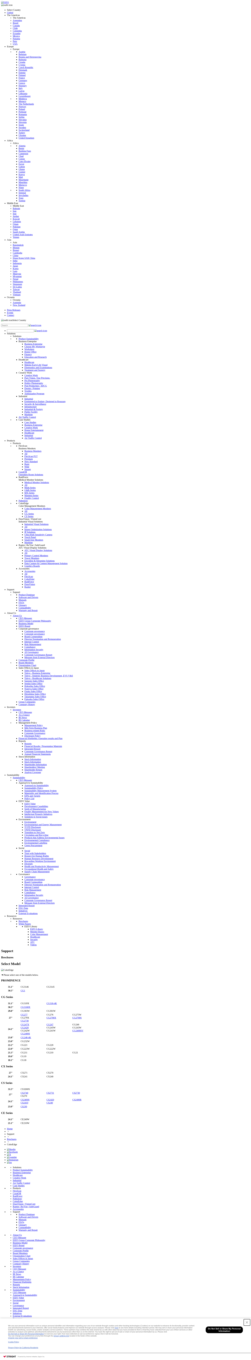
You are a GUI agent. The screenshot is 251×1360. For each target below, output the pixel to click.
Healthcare (29, 362)
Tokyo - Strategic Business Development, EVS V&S (48, 675)
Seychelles (23, 195)
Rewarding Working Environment (40, 861)
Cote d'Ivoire (25, 161)
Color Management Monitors (37, 508)
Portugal (22, 112)
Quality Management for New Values (41, 811)
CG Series (29, 514)
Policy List (29, 798)
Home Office (30, 352)
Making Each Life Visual (35, 365)
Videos (33, 945)
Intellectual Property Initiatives (38, 814)
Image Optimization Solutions (38, 529)
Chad (21, 156)
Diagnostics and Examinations (38, 367)
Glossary (23, 605)
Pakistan (16, 227)
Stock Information (32, 759)
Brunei (16, 250)
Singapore (17, 284)
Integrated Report (32, 749)
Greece (22, 83)
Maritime (28, 414)
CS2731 (50, 1093)
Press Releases (13, 310)
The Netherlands (26, 104)
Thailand (17, 292)
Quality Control (31, 498)
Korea (15, 268)
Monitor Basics (37, 931)
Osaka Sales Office (33, 691)
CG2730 (25, 1021)
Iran (14, 211)
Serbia (21, 117)
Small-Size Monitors (33, 540)
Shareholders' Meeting (34, 767)
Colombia (17, 31)
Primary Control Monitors (36, 555)
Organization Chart (27, 665)
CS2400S (25, 1100)
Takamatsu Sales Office (35, 696)
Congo (22, 159)
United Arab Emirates (23, 234)
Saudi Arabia (19, 232)
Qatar (15, 229)
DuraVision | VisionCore (24, 1204)
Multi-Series (30, 487)
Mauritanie (23, 179)
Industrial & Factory (33, 409)
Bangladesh (18, 245)
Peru (15, 41)
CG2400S (25, 1033)
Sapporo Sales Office (34, 681)
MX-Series (29, 493)
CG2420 (25, 1027)
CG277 (24, 1014)
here (116, 1328)
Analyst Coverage (32, 772)
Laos (15, 271)
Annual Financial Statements (37, 754)
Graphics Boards (32, 566)
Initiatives (23, 911)
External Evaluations (28, 913)
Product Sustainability (29, 339)
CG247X (25, 1024)
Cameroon (23, 153)
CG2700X (51, 1018)
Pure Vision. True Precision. (37, 378)
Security (34, 939)
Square (27, 469)
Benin (21, 148)
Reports (28, 743)
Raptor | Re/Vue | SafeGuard (26, 1206)
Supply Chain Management (37, 871)
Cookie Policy (13, 1342)
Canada (16, 25)
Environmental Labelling (35, 843)
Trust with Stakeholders (35, 853)
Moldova (23, 99)
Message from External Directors (39, 657)
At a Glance (24, 715)
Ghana (22, 169)
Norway (22, 106)
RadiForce (29, 581)
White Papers (25, 924)
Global (10, 12)
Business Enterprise (33, 344)
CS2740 (24, 1093)
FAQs (21, 602)
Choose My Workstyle (34, 346)
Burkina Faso (25, 151)
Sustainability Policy (33, 788)
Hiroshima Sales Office (35, 694)
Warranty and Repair (28, 610)
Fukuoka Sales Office (34, 699)
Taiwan (16, 289)
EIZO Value (30, 803)
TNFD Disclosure (32, 830)
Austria (22, 51)
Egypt (21, 164)
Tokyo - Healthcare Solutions (37, 678)
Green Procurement (33, 845)
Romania (23, 114)
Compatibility (25, 608)
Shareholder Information (35, 764)
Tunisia (22, 200)
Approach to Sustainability (36, 785)
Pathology (23, 500)
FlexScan (28, 576)
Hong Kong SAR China (24, 258)
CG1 (23, 990)
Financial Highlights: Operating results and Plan (40, 738)
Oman (15, 224)
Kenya (22, 174)
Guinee (22, 172)
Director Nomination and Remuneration (42, 639)
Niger (21, 187)
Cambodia (17, 253)
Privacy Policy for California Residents (23, 1348)
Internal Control (31, 642)
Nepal (15, 279)
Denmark (23, 70)
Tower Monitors (31, 558)
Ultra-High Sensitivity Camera (38, 534)
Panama (16, 38)
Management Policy (33, 725)
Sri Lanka (17, 287)
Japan (15, 266)
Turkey (22, 132)
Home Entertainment (33, 430)
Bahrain (16, 208)
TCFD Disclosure (32, 827)
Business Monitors (32, 451)
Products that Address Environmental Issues (44, 837)
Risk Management (32, 644)
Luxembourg (25, 96)
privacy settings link (61, 1336)
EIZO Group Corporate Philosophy (35, 621)
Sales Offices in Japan (34, 670)
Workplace (29, 349)
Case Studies (30, 422)
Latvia (21, 91)
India (15, 260)
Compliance (29, 647)
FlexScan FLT (31, 456)
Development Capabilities (36, 806)
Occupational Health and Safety (39, 869)
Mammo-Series (31, 495)
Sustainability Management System (40, 790)
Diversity (28, 864)
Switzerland (24, 130)
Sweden (22, 127)
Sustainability (19, 777)
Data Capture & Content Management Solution (46, 563)
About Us (17, 615)
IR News (23, 717)
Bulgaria (22, 59)
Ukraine (22, 135)
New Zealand (19, 305)
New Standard (31, 461)
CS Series (28, 516)
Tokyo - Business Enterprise (37, 673)
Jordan (16, 216)
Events (10, 312)
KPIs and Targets (32, 796)
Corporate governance (34, 631)
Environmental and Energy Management (43, 824)
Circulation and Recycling (36, 835)
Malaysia (17, 274)
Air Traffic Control (27, 417)
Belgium (22, 54)
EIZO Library (36, 929)
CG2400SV (77, 1030)
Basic (26, 464)
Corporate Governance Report (38, 655)
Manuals (22, 600)
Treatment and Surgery (34, 370)
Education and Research (35, 357)
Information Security (33, 649)
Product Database (27, 595)
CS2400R (76, 1100)
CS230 (24, 1106)
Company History (27, 704)
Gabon (22, 166)
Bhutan (16, 247)
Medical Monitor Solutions (36, 482)
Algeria (22, 146)
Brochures (23, 921)
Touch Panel (30, 537)
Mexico (16, 36)
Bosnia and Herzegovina (30, 57)
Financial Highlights (22, 1282)
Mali (21, 177)
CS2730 (76, 1093)
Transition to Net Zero (34, 832)
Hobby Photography (33, 383)
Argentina (17, 20)
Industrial (28, 399)
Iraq (14, 213)
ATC (32, 942)
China (15, 255)
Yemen (16, 237)
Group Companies (27, 702)
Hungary (23, 85)
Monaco (22, 101)
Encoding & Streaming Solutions (39, 561)
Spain (21, 125)
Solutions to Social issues (35, 817)
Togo (21, 198)
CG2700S (77, 1018)
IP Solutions (29, 532)
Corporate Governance (34, 733)
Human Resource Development (38, 858)
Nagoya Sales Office (33, 689)
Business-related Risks (34, 730)
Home (10, 1129)
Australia (17, 302)
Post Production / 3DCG (35, 386)
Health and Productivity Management (41, 866)
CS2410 (24, 1103)
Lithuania (23, 93)
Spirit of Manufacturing (35, 809)
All (25, 453)
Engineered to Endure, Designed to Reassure (45, 401)
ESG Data (23, 908)
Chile (15, 28)
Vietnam (16, 294)
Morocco (23, 185)
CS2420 (50, 1100)
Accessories (29, 571)
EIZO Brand (24, 626)
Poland (22, 109)
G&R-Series (30, 490)
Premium (28, 459)
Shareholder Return (33, 770)
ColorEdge (29, 579)
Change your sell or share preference (23, 1338)
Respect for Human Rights (36, 856)
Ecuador (16, 33)
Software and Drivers (28, 597)
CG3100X (25, 1007)
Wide (26, 467)
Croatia (22, 62)
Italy (21, 88)
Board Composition (33, 636)
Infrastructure (30, 406)
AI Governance (31, 652)
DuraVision (29, 584)
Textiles (28, 391)
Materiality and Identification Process (41, 793)
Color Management (39, 934)
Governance (30, 877)
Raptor (27, 587)
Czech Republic (26, 67)
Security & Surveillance (35, 404)
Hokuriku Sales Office (34, 686)
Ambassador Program (34, 393)
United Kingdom (26, 138)
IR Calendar (24, 720)
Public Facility (31, 412)
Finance (28, 354)
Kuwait (16, 219)
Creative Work (31, 375)
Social (27, 850)
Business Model (26, 623)
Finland (22, 75)
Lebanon (17, 221)
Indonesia (17, 263)
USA (15, 44)
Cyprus (22, 65)
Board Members (26, 662)
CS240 (49, 1103)
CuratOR (31, 473)
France (22, 78)
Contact (10, 315)
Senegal (22, 193)
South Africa (24, 190)
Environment (30, 822)
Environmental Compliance (37, 840)
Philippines (18, 281)
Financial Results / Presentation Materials (43, 746)
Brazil (15, 23)
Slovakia (23, 119)
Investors (17, 709)
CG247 (49, 1024)
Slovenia (23, 122)
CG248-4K (26, 1037)
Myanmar (17, 276)
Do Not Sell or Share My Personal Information (26, 1334)
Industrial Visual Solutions (36, 524)
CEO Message (25, 618)
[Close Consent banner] (247, 1322)
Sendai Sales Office (33, 683)
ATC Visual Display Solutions (38, 550)
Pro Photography (32, 380)
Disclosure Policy (32, 736)
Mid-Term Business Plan (35, 728)
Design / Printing (32, 388)
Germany (23, 80)
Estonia (22, 72)
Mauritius (23, 182)
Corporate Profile (26, 660)
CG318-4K (51, 1003)
